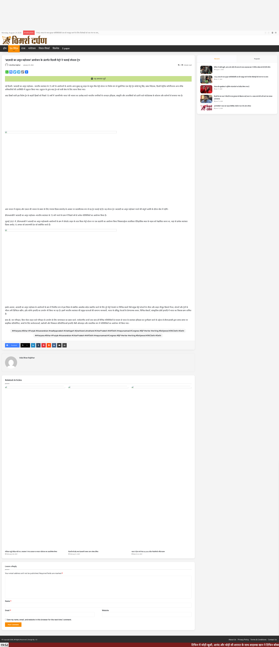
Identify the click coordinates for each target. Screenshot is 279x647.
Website (105, 610)
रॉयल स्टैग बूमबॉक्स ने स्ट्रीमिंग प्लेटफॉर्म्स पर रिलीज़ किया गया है (231, 86)
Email (8, 610)
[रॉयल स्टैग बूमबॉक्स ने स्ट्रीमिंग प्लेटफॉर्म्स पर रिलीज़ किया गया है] (206, 89)
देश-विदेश (14, 48)
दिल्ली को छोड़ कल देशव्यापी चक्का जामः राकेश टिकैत (83, 551)
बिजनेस (56, 48)
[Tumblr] (38, 345)
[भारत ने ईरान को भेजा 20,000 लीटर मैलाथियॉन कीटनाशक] (162, 468)
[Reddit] (49, 345)
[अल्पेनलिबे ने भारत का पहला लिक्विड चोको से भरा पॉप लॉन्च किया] (206, 108)
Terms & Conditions (258, 639)
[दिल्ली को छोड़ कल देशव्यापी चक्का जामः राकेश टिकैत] (98, 468)
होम (5, 48)
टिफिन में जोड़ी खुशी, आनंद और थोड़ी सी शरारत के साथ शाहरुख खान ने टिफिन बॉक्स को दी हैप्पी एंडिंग (242, 67)
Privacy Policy (243, 639)
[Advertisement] (139, 15)
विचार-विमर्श (44, 48)
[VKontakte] (54, 345)
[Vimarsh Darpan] (24, 40)
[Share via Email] (59, 345)
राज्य (23, 48)
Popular (257, 59)
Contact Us (272, 639)
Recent (217, 59)
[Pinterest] (43, 345)
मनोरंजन (32, 48)
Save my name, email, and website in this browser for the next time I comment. (39, 619)
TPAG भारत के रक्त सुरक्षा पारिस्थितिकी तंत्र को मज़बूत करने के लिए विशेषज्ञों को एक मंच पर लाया (241, 77)
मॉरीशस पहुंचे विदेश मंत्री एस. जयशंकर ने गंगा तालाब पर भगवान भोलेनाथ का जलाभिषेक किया (31, 551)
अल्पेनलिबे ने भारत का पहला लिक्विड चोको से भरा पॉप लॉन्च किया (232, 106)
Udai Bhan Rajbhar (14, 65)
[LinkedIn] (33, 345)
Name (8, 601)
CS (36, 640)
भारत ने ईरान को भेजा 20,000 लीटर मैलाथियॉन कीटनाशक (148, 551)
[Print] (64, 345)
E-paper (66, 48)
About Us (232, 639)
